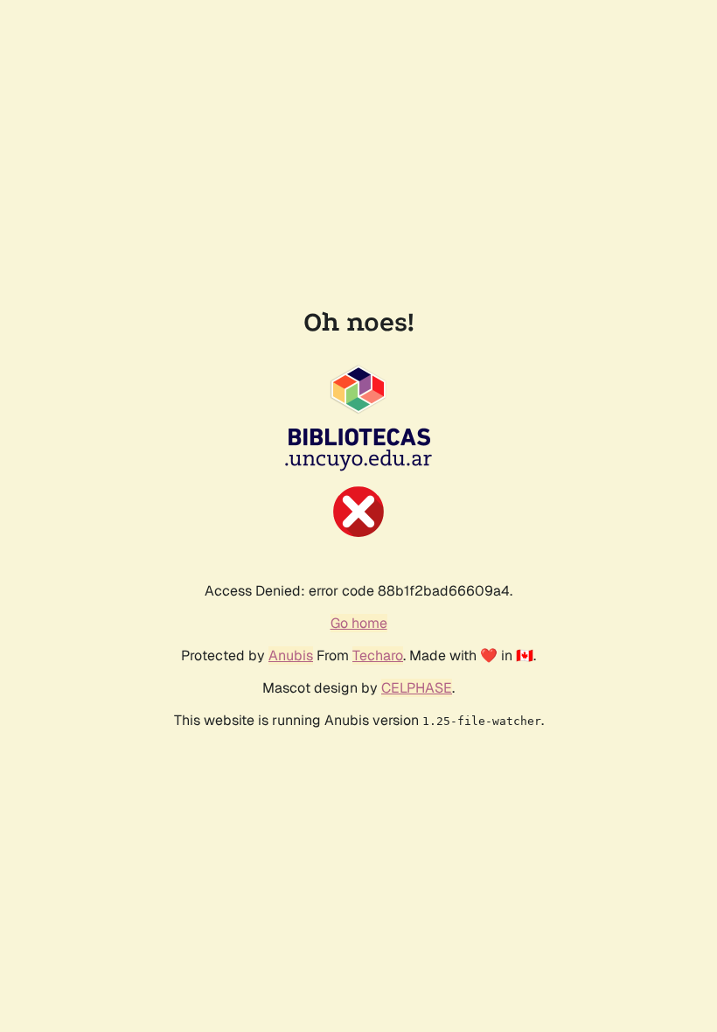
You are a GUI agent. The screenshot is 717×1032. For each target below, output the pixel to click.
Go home (359, 623)
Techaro (377, 655)
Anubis (290, 655)
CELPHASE (416, 688)
